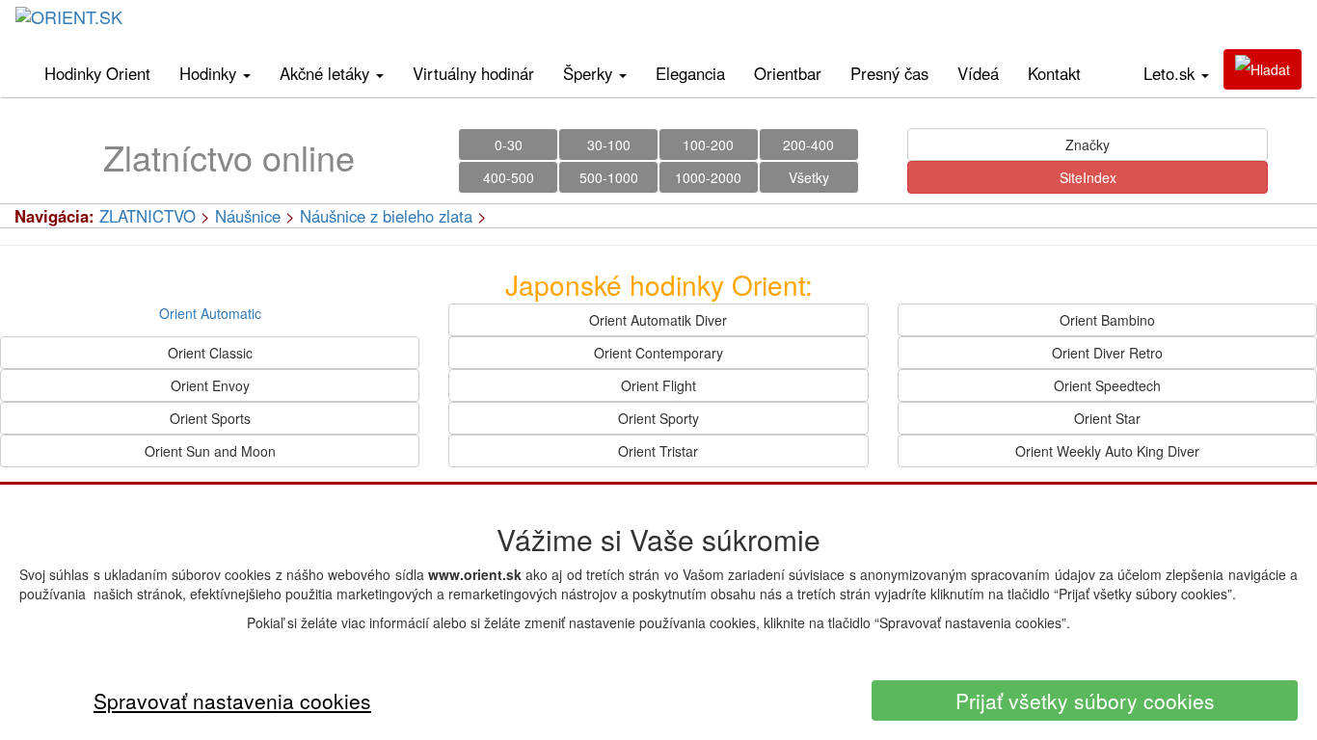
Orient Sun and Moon (210, 451)
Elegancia (690, 73)
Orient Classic (210, 352)
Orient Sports (210, 418)
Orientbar (787, 73)
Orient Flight (658, 385)
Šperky (590, 73)
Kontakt (1054, 73)
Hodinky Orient (97, 73)
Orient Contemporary (658, 352)
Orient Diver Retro (1107, 352)
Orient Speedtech (1107, 385)
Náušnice (248, 215)
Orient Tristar (658, 451)
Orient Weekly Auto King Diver (1107, 451)
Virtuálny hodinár (473, 73)
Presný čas (889, 73)
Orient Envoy (210, 385)
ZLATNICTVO (147, 215)
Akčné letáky (327, 73)
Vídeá (978, 73)
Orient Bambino (1107, 320)
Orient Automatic (210, 313)
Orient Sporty (658, 418)
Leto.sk (1171, 73)
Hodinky (210, 73)
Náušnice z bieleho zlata (386, 215)
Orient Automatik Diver (658, 320)
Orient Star (1107, 418)
